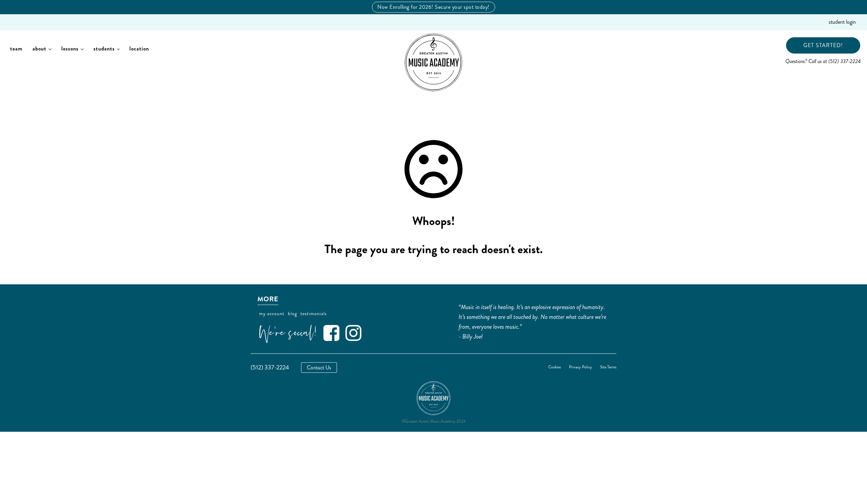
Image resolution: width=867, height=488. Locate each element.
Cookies (554, 367)
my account (271, 313)
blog (292, 313)
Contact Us (319, 367)
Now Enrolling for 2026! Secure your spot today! (433, 7)
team (16, 49)
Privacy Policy (580, 367)
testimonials (313, 313)
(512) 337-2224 (270, 367)
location (139, 49)
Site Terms (608, 367)
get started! (823, 45)
